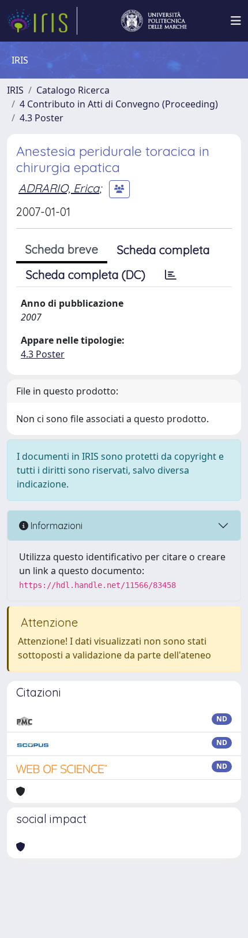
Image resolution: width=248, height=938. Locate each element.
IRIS (15, 90)
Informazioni (55, 525)
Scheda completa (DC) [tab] (85, 274)
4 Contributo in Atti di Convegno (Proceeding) (119, 104)
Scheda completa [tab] (163, 250)
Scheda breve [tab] (61, 249)
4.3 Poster (41, 117)
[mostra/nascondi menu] (236, 21)
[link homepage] (42, 21)
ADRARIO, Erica (58, 188)
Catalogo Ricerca (73, 90)
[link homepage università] (154, 21)
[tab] (170, 275)
